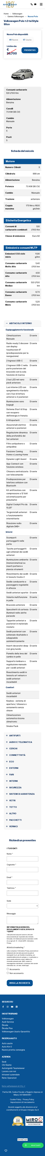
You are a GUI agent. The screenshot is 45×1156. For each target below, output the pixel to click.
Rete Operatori (9, 1078)
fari (11, 774)
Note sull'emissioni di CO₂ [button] (13, 1086)
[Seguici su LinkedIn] (16, 1006)
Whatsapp (36, 1145)
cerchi (13, 748)
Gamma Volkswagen (16, 16)
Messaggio (11, 914)
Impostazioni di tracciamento (22, 1102)
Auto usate (7, 1043)
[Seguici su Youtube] (12, 1006)
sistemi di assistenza (22, 794)
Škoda (5, 1025)
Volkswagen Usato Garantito (16, 1031)
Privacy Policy (28, 1099)
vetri (12, 800)
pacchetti (15, 820)
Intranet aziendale (11, 1074)
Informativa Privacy (23, 951)
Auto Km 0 (7, 1046)
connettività (17, 755)
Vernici (13, 826)
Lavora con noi (9, 1071)
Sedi (4, 1061)
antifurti (14, 735)
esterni (13, 768)
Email (9, 877)
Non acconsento (17, 973)
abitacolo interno (20, 323)
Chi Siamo (7, 1065)
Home (6, 14)
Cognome (11, 865)
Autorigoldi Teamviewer (13, 1068)
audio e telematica (20, 742)
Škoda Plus (7, 1028)
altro (12, 813)
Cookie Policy (15, 1099)
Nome (10, 854)
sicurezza (15, 787)
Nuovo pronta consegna (13, 1050)
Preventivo (30, 50)
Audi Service (8, 1022)
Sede (9, 901)
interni (13, 781)
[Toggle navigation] (41, 4)
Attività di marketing (15, 947)
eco (11, 761)
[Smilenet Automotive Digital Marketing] (22, 1139)
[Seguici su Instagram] (7, 1006)
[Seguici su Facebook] (3, 1006)
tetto (13, 807)
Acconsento (15, 969)
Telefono (11, 888)
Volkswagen (17, 14)
